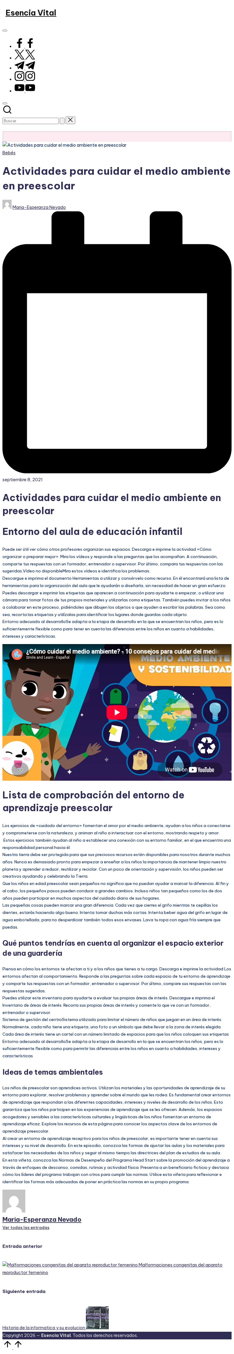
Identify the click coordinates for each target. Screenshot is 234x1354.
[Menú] (4, 30)
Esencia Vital (30, 13)
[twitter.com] (25, 57)
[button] (62, 121)
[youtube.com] (25, 90)
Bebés (9, 153)
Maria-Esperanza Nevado (41, 1219)
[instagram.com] (25, 79)
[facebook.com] (25, 46)
